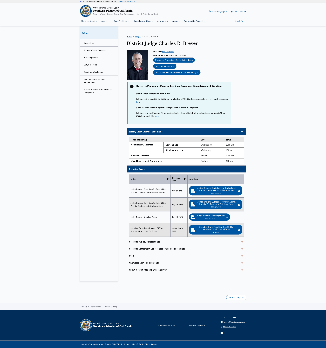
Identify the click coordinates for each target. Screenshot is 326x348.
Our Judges (89, 43)
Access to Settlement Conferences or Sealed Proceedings (157, 248)
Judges (85, 33)
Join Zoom (163, 66)
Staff (131, 255)
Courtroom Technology (94, 72)
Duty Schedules (90, 64)
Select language (218, 11)
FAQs (115, 306)
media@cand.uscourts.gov (235, 322)
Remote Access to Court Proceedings (94, 81)
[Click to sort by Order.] (168, 179)
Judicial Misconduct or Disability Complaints (98, 91)
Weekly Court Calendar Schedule (145, 131)
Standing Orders (91, 57)
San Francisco (168, 51)
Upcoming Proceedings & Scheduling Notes (174, 60)
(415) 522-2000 (230, 317)
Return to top (234, 297)
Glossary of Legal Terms (90, 306)
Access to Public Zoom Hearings (144, 241)
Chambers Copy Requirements (144, 262)
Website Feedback (197, 325)
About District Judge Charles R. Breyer (148, 269)
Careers (107, 306)
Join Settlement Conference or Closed (175, 72)
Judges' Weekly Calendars (95, 50)
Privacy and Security (166, 325)
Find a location (239, 11)
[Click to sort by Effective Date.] (185, 179)
